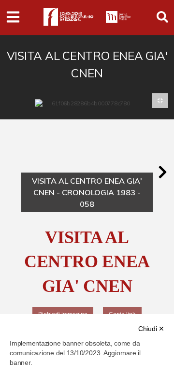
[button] (162, 172)
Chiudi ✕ (151, 329)
